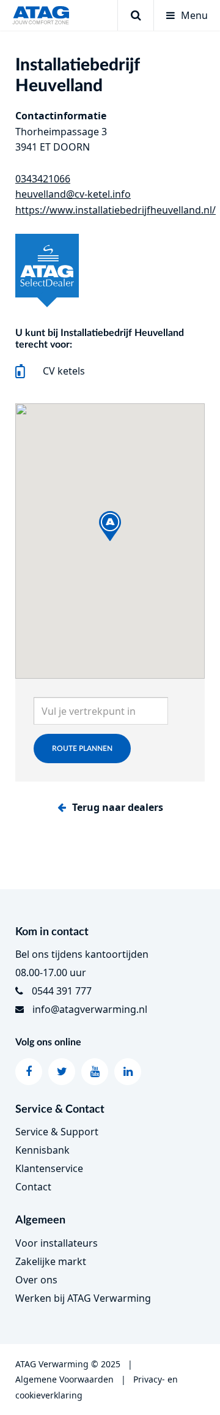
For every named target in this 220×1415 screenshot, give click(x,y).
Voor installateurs (56, 1243)
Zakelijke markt (50, 1261)
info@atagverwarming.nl (89, 1009)
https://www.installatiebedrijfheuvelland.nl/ (115, 210)
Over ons (36, 1279)
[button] (110, 526)
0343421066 (42, 178)
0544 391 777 (62, 991)
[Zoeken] (135, 15)
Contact (33, 1186)
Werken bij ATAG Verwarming (83, 1298)
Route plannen (82, 748)
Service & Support (56, 1131)
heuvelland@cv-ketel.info (73, 194)
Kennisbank (42, 1150)
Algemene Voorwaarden (64, 1379)
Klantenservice (49, 1168)
